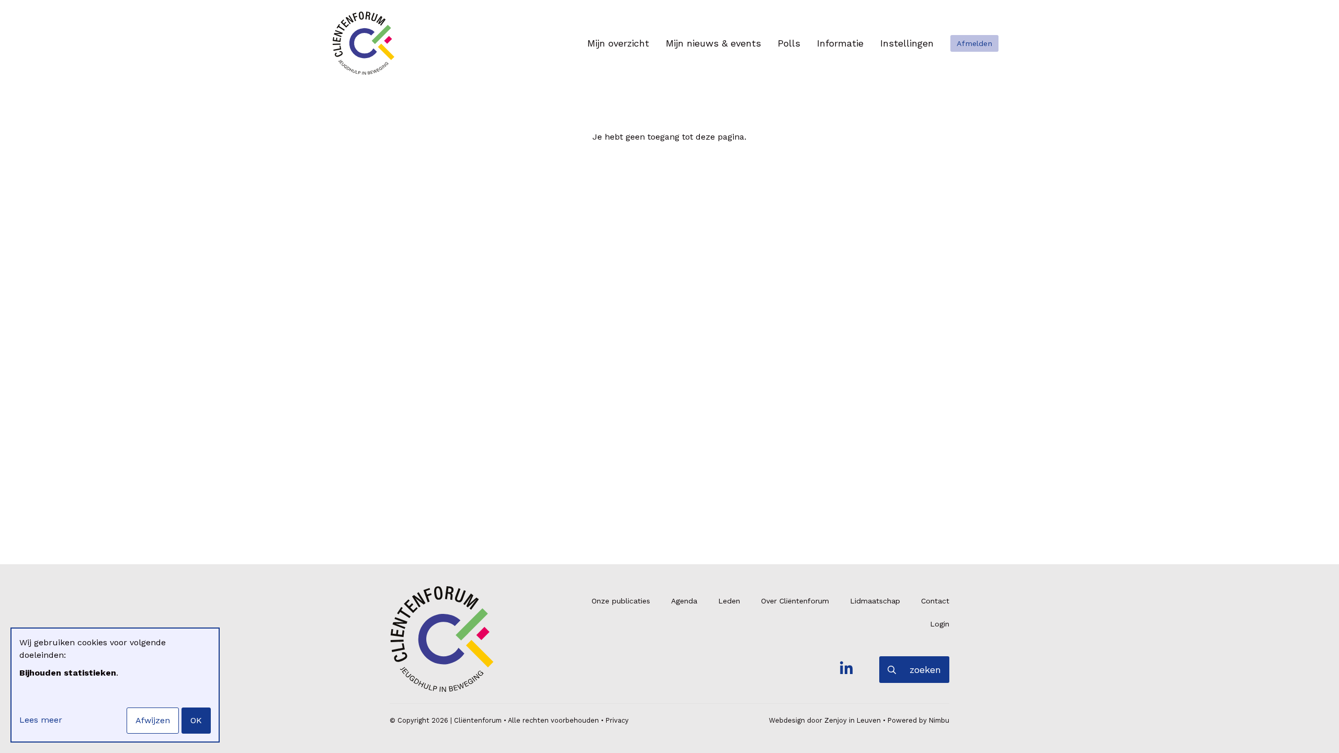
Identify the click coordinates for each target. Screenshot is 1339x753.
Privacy (617, 720)
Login (939, 624)
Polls (789, 43)
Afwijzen (152, 720)
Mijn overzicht (618, 43)
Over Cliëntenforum (795, 601)
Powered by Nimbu (918, 720)
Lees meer (40, 720)
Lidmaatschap (875, 601)
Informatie (840, 43)
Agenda (684, 601)
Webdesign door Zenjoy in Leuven (825, 720)
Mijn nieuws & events (713, 43)
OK (196, 720)
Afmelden (974, 43)
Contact (935, 601)
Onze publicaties (621, 601)
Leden (729, 601)
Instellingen (907, 43)
